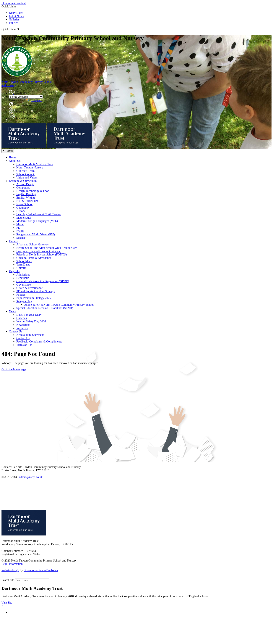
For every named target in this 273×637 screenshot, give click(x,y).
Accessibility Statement (30, 334)
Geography (23, 207)
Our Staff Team (25, 170)
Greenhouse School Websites (41, 570)
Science (20, 237)
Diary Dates (16, 12)
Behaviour (22, 277)
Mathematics (23, 217)
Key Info (14, 271)
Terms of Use (24, 344)
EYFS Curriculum (27, 200)
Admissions (23, 274)
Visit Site (6, 602)
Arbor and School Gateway (32, 244)
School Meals (24, 261)
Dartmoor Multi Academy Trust (34, 164)
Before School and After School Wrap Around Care (46, 247)
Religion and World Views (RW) (35, 234)
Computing (23, 187)
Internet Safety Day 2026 (31, 321)
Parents (13, 241)
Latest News (16, 16)
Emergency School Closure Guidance (38, 251)
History (20, 211)
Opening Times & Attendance (33, 257)
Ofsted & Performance (29, 287)
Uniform (21, 267)
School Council (25, 174)
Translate (36, 100)
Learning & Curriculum (23, 180)
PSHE (20, 231)
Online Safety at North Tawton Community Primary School (59, 304)
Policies (13, 22)
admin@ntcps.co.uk (31, 477)
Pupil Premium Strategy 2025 (33, 298)
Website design (10, 570)
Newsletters (23, 324)
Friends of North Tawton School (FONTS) (41, 254)
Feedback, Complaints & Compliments (39, 341)
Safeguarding (24, 301)
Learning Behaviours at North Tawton (38, 214)
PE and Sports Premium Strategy (35, 291)
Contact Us (15, 331)
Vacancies (22, 328)
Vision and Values (27, 177)
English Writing (25, 197)
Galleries (14, 19)
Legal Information (12, 563)
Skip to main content (13, 3)
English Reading (26, 194)
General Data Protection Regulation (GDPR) (42, 281)
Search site (7, 580)
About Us (14, 160)
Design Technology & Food (32, 190)
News (12, 311)
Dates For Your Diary (29, 314)
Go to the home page (13, 369)
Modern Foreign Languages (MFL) (37, 221)
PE (18, 227)
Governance (23, 284)
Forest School (24, 204)
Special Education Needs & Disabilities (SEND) (44, 308)
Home (12, 157)
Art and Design (25, 184)
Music (20, 224)
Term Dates (23, 264)
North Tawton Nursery (29, 167)
